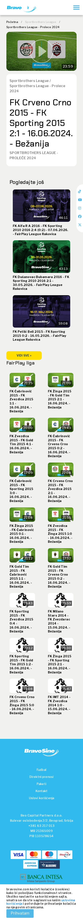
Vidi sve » (24, 355)
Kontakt (42, 791)
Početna (12, 22)
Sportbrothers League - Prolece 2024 (33, 27)
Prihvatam (20, 913)
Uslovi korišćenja (41, 798)
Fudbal (41, 769)
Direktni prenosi (41, 777)
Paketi (41, 784)
